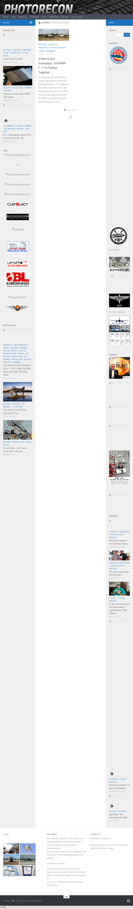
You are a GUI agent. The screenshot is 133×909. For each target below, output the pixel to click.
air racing (113, 532)
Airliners (14, 348)
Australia (53, 44)
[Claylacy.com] (18, 205)
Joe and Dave (15, 53)
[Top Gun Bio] (17, 184)
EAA (25, 356)
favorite (7, 88)
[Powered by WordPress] (13, 901)
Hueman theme (36, 901)
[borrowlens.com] (17, 287)
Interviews (113, 779)
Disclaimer (54, 17)
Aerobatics (8, 345)
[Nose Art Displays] (18, 155)
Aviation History (10, 351)
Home (6, 17)
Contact (65, 17)
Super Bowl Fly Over (13, 58)
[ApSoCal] (18, 297)
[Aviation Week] (18, 174)
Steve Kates (76, 17)
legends (121, 598)
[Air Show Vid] (18, 252)
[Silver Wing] (17, 229)
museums (7, 362)
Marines (28, 88)
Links (44, 17)
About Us (23, 17)
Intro (14, 17)
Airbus (6, 348)
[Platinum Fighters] (18, 219)
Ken (20, 359)
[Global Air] (17, 194)
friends (28, 126)
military (7, 91)
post (5, 132)
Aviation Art (124, 532)
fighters (16, 50)
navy (27, 129)
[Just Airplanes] (17, 164)
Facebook (34, 17)
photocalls (43, 48)
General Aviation (10, 359)
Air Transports (20, 345)
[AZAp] (18, 310)
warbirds (50, 51)
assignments (8, 126)
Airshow (23, 348)
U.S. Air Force (17, 407)
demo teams (17, 356)
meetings (113, 537)
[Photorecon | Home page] (38, 12)
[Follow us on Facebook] (31, 22)
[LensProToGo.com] (18, 267)
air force (42, 44)
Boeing (21, 354)
